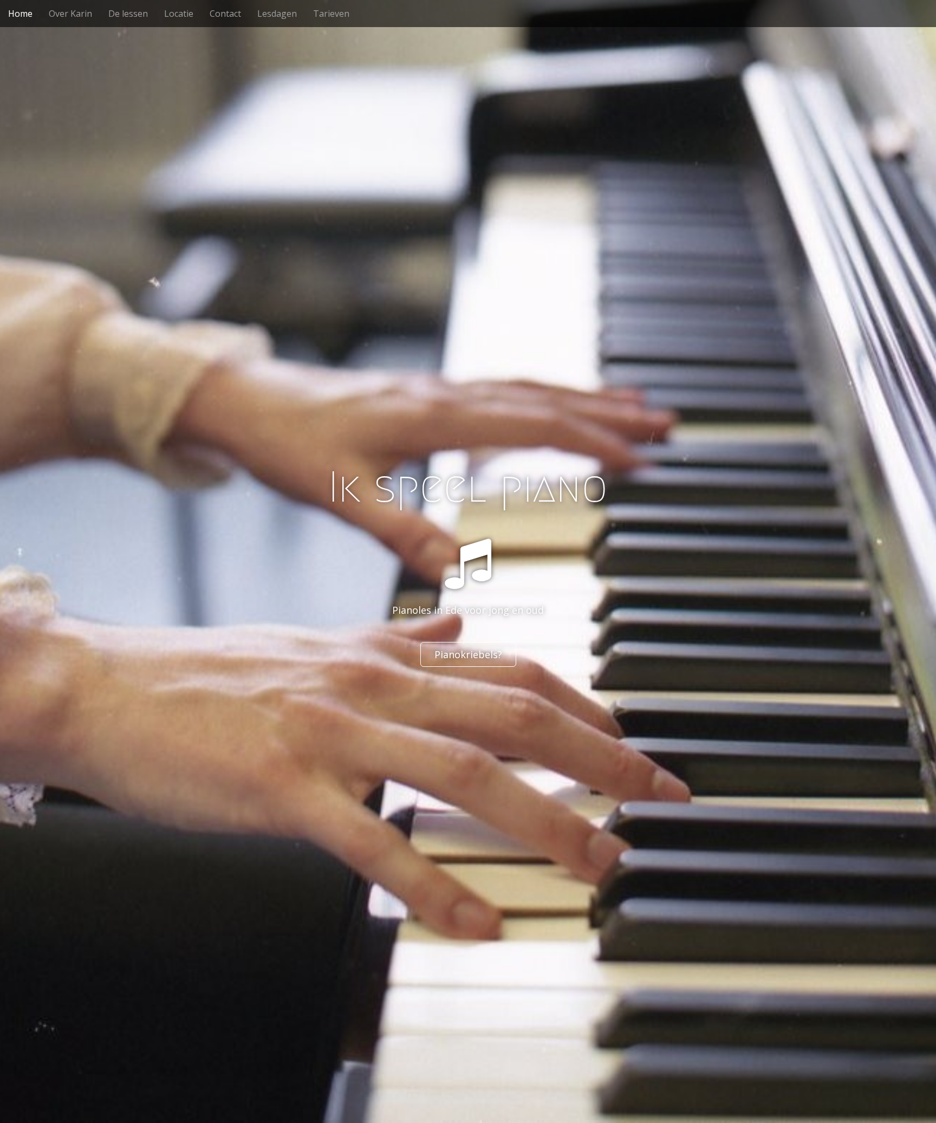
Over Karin (70, 14)
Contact (225, 14)
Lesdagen (277, 14)
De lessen (128, 14)
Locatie (178, 14)
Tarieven (331, 14)
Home (20, 14)
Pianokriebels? (468, 654)
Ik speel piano (468, 487)
